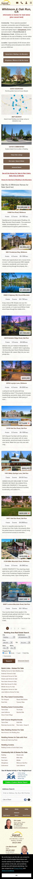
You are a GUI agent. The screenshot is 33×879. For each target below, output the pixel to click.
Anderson (4, 757)
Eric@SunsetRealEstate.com (21, 827)
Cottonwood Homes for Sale (9, 676)
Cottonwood (4, 765)
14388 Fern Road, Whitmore (16, 212)
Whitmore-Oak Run (22, 763)
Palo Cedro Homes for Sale (9, 681)
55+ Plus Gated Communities (12, 697)
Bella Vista (19, 757)
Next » (23, 628)
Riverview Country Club (7, 725)
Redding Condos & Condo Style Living (12, 747)
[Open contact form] (17, 2)
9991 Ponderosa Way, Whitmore (16, 252)
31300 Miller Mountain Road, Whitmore (16, 561)
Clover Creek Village (7, 715)
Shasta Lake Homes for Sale (9, 679)
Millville (19, 760)
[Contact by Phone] (22, 2)
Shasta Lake (20, 755)
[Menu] (31, 3)
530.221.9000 (16, 843)
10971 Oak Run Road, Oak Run (16, 518)
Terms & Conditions (8, 870)
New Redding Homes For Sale (12, 730)
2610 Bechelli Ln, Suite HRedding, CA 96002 (16, 839)
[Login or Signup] (26, 2)
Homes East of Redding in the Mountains (16, 54)
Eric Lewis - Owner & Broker (16, 161)
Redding (3, 755)
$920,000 (26, 378)
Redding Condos (7, 745)
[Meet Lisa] (24, 850)
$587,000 (24, 599)
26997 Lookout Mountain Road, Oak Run (16, 604)
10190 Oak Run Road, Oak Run (16, 428)
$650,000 (24, 513)
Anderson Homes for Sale (8, 673)
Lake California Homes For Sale (10, 692)
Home (6, 809)
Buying (16, 809)
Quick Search (6, 815)
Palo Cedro (4, 760)
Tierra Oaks (4, 709)
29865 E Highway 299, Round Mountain (17, 295)
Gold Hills (19, 722)
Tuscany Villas (20, 702)
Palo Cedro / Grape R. (23, 725)
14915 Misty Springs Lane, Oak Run (16, 473)
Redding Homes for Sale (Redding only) (12, 671)
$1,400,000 (25, 290)
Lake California (5, 712)
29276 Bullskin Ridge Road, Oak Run (16, 338)
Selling (26, 809)
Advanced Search (16, 167)
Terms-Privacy (26, 815)
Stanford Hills (20, 712)
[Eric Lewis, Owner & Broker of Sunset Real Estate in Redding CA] (8, 823)
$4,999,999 (24, 207)
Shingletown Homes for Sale (9, 689)
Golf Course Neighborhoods (12, 720)
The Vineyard (5, 699)
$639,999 (24, 556)
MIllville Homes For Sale (8, 687)
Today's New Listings (16, 155)
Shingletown (22, 29)
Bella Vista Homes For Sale (9, 684)
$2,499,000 (25, 247)
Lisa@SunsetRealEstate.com (13, 854)
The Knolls (19, 709)
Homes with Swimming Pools (9, 740)
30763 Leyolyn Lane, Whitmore (16, 383)
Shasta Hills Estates (22, 699)
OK (16, 875)
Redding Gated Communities (12, 707)
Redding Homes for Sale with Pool (14, 737)
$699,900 (26, 468)
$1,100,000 (25, 333)
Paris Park (4, 702)
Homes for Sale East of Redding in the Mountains (16, 180)
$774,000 (24, 423)
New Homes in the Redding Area (10, 732)
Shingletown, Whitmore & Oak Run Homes (16, 60)
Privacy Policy (18, 868)
